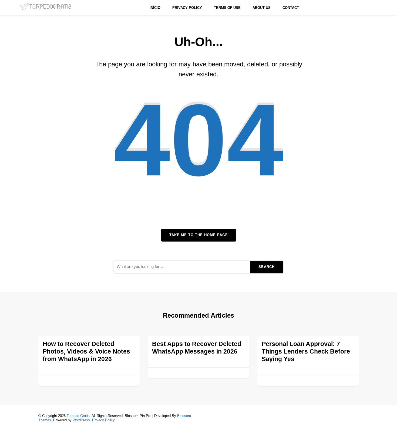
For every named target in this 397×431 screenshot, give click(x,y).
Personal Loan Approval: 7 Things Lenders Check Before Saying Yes (306, 351)
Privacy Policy (187, 8)
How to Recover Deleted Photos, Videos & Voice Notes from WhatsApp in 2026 (86, 351)
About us (262, 8)
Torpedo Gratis (78, 416)
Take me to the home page (198, 235)
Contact (290, 8)
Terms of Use (227, 8)
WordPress (81, 420)
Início (155, 8)
